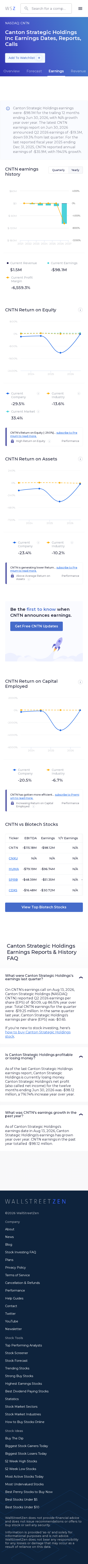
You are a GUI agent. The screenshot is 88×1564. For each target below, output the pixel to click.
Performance (15, 1290)
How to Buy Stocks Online (24, 1422)
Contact (11, 1306)
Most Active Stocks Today (24, 1477)
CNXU (13, 858)
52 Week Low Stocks (20, 1469)
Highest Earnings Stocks (23, 1384)
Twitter (10, 1314)
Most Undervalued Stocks (24, 1484)
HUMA (14, 869)
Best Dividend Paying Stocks (26, 1391)
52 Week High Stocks (21, 1461)
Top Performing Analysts (23, 1345)
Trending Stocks (17, 1368)
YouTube (11, 1321)
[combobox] (46, 8)
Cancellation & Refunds (22, 1283)
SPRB (13, 880)
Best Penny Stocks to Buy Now (29, 1492)
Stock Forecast (16, 1361)
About (9, 1229)
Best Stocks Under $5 (21, 1499)
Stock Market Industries (23, 1414)
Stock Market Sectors (21, 1407)
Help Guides (14, 1298)
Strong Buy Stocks (19, 1376)
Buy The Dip (14, 1438)
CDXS (13, 890)
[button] (44, 977)
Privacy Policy (15, 1267)
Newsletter (13, 1329)
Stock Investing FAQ (20, 1252)
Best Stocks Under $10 (22, 1507)
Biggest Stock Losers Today (26, 1454)
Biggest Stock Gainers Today (26, 1446)
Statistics (12, 1399)
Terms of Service (17, 1275)
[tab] (11, 71)
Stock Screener (16, 1353)
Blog (8, 1244)
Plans (9, 1260)
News (9, 1237)
